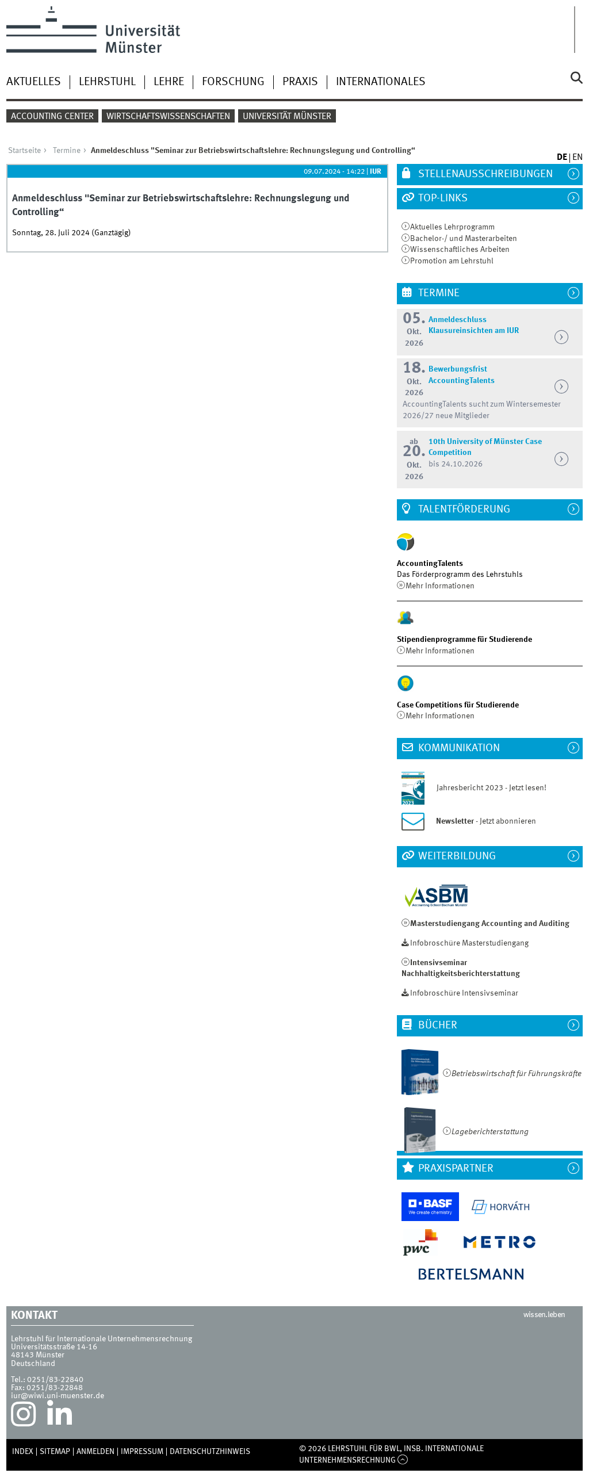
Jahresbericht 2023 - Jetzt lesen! (486, 788)
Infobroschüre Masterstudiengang (469, 943)
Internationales (381, 82)
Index (22, 1452)
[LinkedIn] (59, 1417)
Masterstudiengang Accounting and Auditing (489, 924)
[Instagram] (23, 1417)
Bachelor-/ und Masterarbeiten (463, 239)
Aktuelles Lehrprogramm (452, 227)
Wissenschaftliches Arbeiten (460, 250)
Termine (67, 151)
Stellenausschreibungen (484, 174)
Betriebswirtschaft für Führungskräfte (517, 1074)
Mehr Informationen (440, 586)
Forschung (233, 82)
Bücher (436, 1025)
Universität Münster (287, 116)
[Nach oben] (402, 1460)
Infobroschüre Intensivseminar (464, 993)
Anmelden (95, 1452)
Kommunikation (458, 748)
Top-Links (442, 198)
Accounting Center (52, 116)
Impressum (142, 1452)
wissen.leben (544, 1315)
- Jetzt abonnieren (486, 821)
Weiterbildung (456, 856)
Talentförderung (463, 509)
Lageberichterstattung (490, 1132)
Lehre (169, 82)
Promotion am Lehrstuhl (452, 261)
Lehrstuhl (107, 82)
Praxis (300, 82)
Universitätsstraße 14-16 (54, 1347)
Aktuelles (33, 82)
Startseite (24, 151)
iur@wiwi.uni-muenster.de (57, 1396)
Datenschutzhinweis (210, 1452)
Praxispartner (455, 1169)
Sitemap (55, 1452)
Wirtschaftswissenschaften (168, 116)
